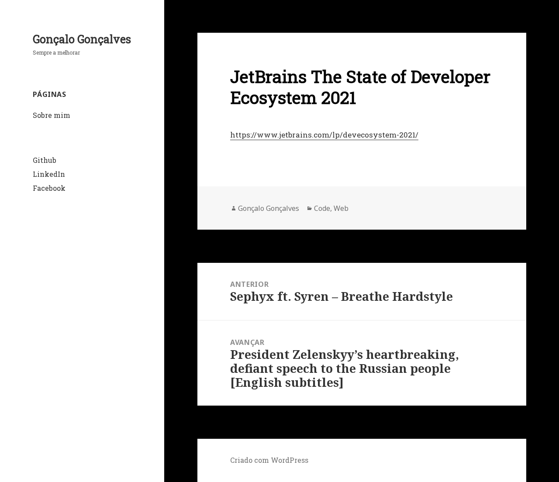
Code (322, 208)
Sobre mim (51, 115)
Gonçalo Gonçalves (82, 39)
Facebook (49, 188)
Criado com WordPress (269, 460)
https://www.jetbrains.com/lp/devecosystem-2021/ (324, 135)
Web (341, 208)
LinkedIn (49, 174)
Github (44, 160)
